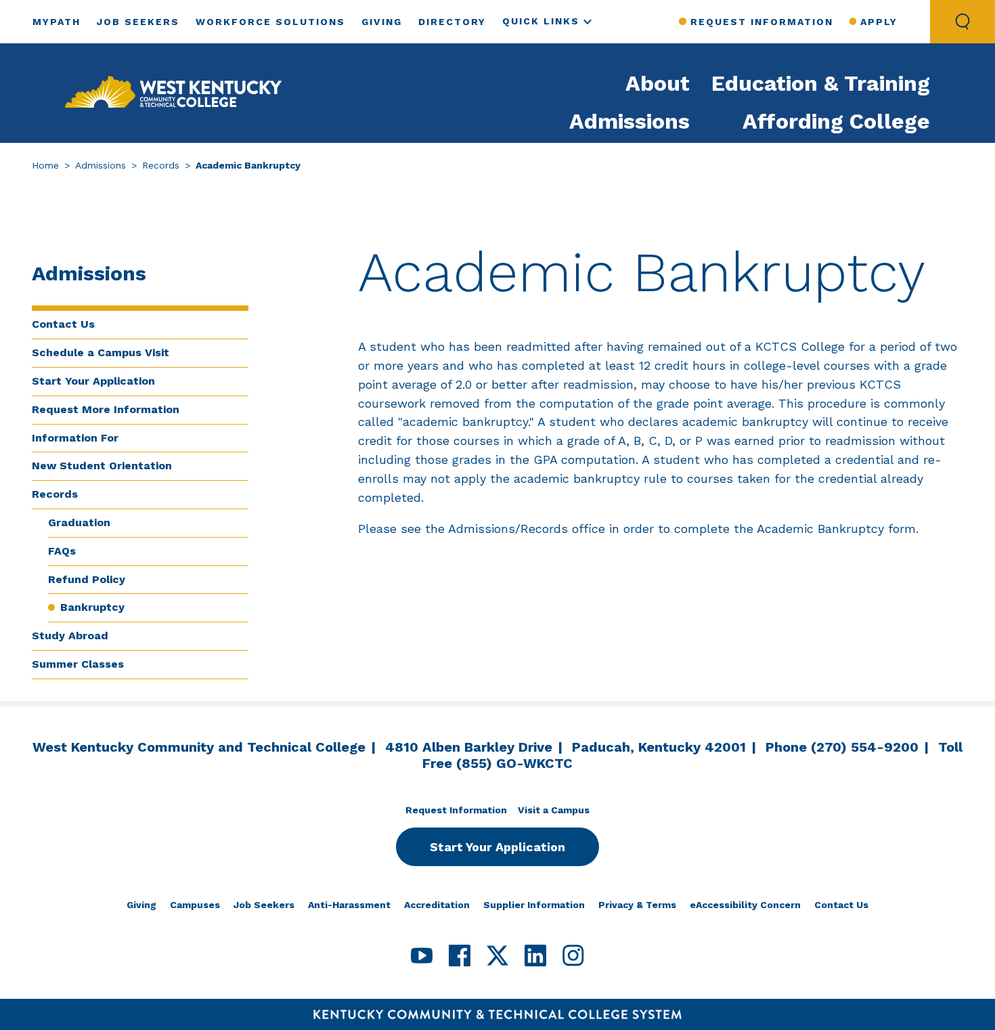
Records (160, 165)
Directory (452, 21)
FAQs (62, 550)
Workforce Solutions (270, 21)
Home (45, 165)
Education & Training (820, 83)
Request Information (761, 21)
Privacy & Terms (637, 904)
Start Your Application (93, 380)
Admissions (629, 121)
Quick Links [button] (540, 21)
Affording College (836, 121)
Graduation (79, 522)
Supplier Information (534, 904)
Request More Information (105, 409)
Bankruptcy (92, 607)
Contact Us (63, 324)
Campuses (195, 904)
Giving (381, 21)
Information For (75, 437)
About (657, 83)
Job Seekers (138, 21)
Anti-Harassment (349, 904)
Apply (879, 21)
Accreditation (437, 904)
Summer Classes (78, 664)
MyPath (56, 21)
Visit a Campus (554, 809)
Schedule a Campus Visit (100, 352)
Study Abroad (70, 635)
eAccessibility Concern (745, 904)
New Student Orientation (102, 465)
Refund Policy (86, 579)
